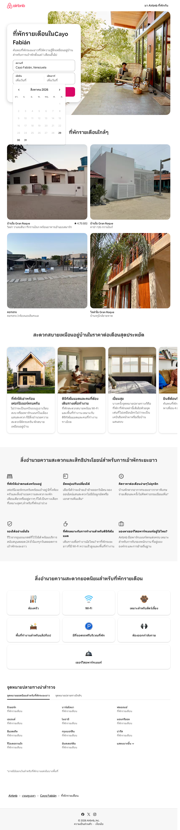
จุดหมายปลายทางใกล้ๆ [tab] (68, 695)
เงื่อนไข (99, 824)
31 (25, 140)
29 (59, 132)
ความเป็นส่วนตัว (83, 824)
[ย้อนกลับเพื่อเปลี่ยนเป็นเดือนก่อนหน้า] (19, 90)
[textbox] (28, 80)
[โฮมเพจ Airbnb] (16, 5)
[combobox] (44, 67)
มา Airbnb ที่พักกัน (156, 5)
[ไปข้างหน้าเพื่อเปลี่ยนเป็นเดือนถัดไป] (59, 90)
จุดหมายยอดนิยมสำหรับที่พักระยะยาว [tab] (28, 695)
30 (18, 140)
